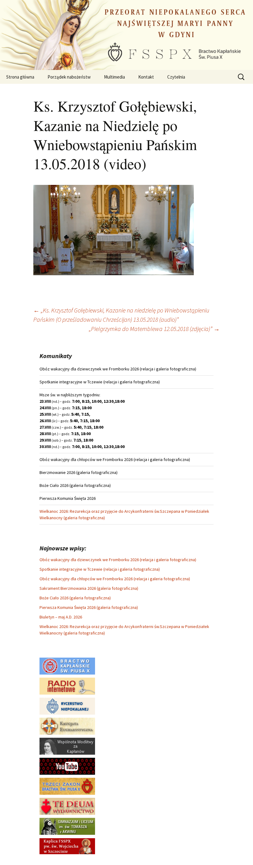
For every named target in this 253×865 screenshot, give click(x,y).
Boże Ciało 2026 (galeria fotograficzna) (75, 598)
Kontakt (146, 77)
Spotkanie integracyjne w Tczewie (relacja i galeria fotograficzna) (99, 569)
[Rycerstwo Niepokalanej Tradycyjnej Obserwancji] (67, 705)
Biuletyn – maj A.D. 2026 (60, 617)
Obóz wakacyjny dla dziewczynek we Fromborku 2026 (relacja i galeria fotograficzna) (117, 559)
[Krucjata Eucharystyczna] (67, 725)
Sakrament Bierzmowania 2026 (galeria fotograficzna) (88, 588)
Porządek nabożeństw (69, 77)
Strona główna (20, 77)
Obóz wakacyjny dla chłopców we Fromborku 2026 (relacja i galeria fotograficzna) (114, 578)
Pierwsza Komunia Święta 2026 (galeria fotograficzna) (88, 607)
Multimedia (114, 77)
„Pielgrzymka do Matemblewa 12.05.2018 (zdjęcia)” (154, 329)
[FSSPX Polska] (67, 766)
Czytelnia (176, 77)
